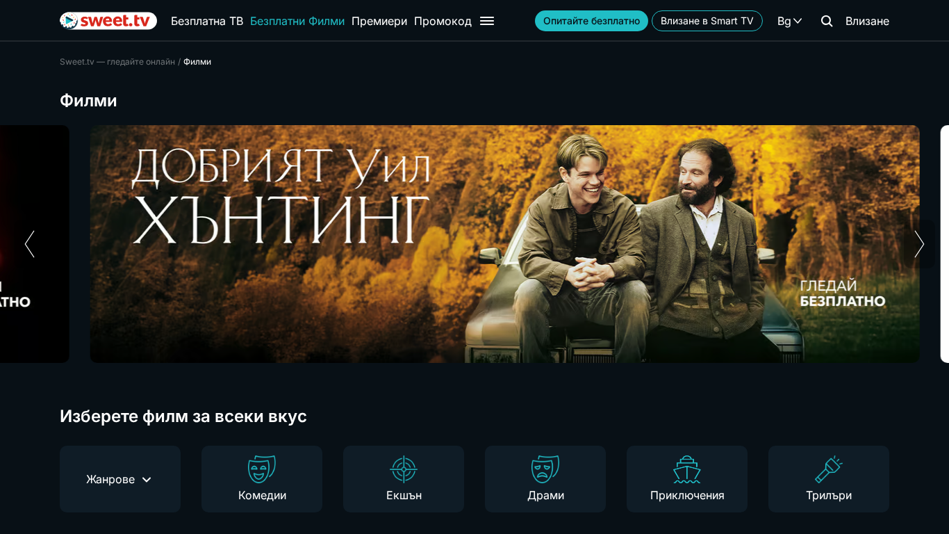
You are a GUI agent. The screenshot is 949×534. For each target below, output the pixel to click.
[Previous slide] (29, 244)
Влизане (867, 21)
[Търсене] (826, 21)
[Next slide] (919, 244)
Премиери (379, 21)
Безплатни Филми (297, 21)
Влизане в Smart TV (707, 20)
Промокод (443, 21)
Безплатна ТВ (207, 21)
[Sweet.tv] (108, 21)
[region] (474, 244)
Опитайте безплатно (591, 20)
